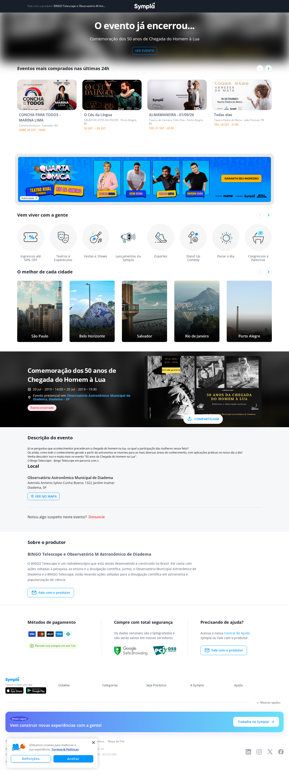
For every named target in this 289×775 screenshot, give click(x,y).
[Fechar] (93, 742)
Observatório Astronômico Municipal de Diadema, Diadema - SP (81, 397)
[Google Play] (36, 690)
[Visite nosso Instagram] (259, 751)
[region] (52, 753)
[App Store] (14, 690)
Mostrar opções (270, 702)
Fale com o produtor (54, 592)
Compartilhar (206, 419)
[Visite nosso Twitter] (270, 751)
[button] (19, 747)
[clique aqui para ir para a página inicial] (144, 6)
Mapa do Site (116, 741)
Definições (31, 759)
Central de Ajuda (237, 633)
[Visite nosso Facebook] (281, 751)
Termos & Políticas (65, 749)
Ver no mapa (46, 496)
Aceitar (73, 759)
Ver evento (144, 50)
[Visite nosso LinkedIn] (248, 751)
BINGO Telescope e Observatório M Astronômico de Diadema (79, 6)
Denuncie (97, 517)
